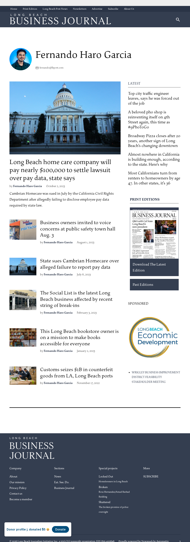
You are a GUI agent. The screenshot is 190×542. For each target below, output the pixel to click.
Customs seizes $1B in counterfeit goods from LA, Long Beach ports (76, 372)
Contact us (15, 493)
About (13, 476)
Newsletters (79, 8)
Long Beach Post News (55, 8)
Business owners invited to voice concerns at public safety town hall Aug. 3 (77, 229)
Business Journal (64, 488)
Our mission (16, 482)
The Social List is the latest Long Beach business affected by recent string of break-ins (76, 299)
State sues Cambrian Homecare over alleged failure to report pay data (79, 264)
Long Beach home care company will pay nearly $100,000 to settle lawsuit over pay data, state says (60, 170)
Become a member (20, 499)
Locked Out (113, 479)
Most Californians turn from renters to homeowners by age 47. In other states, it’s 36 (154, 178)
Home (13, 8)
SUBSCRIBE (150, 476)
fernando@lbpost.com (51, 67)
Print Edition (30, 8)
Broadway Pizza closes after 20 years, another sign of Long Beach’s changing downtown (154, 140)
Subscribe (113, 8)
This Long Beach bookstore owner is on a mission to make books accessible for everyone (79, 337)
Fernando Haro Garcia (27, 186)
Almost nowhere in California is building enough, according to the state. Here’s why (154, 159)
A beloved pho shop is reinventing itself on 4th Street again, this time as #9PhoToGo (149, 120)
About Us (129, 8)
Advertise (97, 8)
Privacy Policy (18, 488)
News (57, 476)
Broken (114, 491)
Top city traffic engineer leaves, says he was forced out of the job (153, 98)
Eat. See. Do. (61, 482)
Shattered (113, 506)
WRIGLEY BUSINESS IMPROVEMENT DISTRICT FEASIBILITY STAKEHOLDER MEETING (156, 377)
